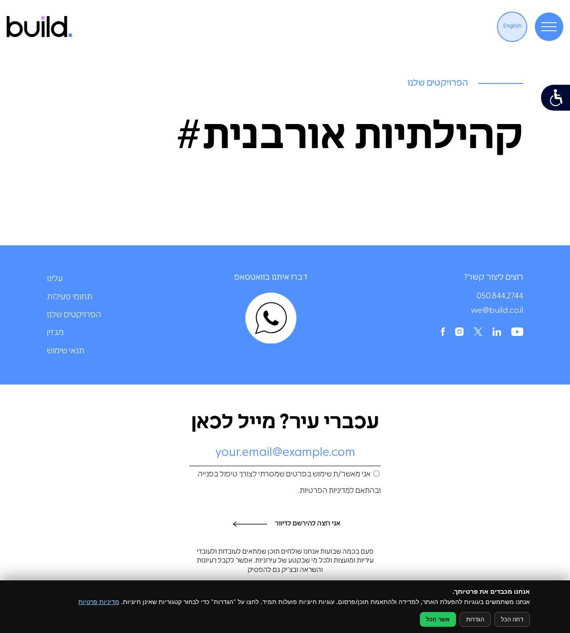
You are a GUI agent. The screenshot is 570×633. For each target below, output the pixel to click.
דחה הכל (512, 619)
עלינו (55, 279)
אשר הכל (438, 619)
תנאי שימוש (66, 351)
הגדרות (475, 619)
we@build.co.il (497, 311)
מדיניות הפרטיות (325, 491)
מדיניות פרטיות (98, 601)
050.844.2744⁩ (499, 297)
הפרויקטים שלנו (74, 315)
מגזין (55, 333)
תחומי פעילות (70, 297)
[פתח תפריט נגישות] (555, 98)
